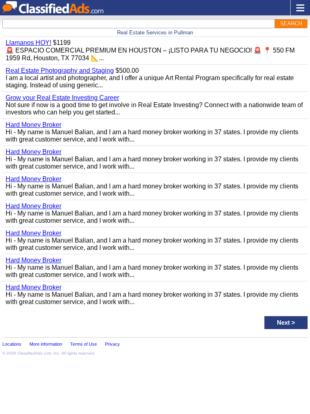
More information (45, 344)
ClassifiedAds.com (34, 353)
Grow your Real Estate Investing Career (62, 97)
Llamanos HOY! (28, 42)
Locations (11, 344)
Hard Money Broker (33, 124)
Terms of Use (83, 344)
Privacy (112, 344)
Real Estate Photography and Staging (60, 70)
